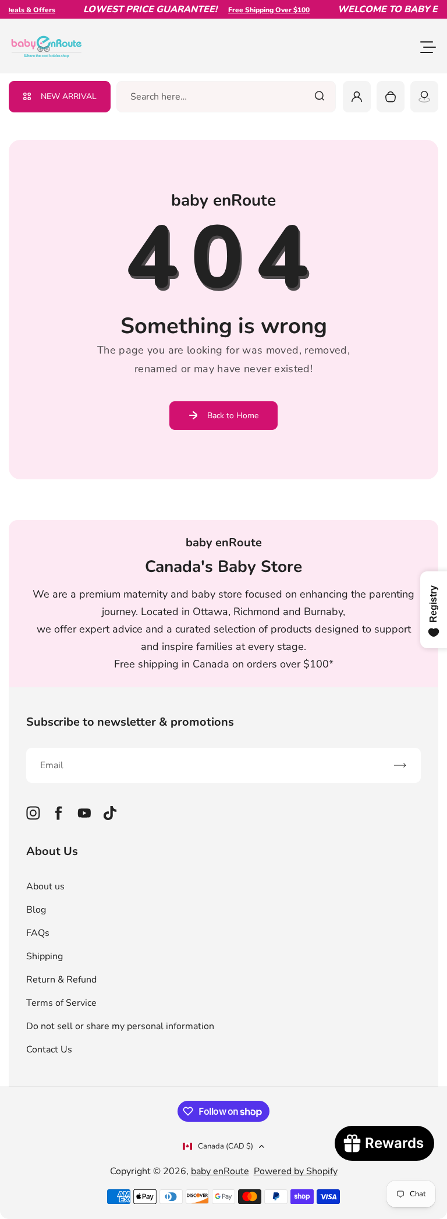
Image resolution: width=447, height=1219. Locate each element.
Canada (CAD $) (225, 1146)
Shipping (44, 956)
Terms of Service (61, 1003)
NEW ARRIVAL (69, 96)
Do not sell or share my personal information (120, 1026)
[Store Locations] (424, 96)
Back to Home (232, 415)
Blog (36, 909)
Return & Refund (61, 979)
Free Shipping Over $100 (260, 10)
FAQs (37, 933)
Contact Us (49, 1049)
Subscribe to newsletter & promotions (130, 722)
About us (45, 886)
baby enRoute (220, 1171)
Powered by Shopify (296, 1171)
